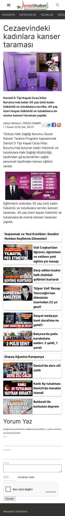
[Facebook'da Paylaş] (54, 125)
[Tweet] (49, 125)
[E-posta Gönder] (44, 125)
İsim (5, 436)
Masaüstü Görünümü (15, 511)
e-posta (7, 450)
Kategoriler (27, 14)
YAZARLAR (46, 14)
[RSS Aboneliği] (59, 125)
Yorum (6, 463)
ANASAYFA (8, 14)
